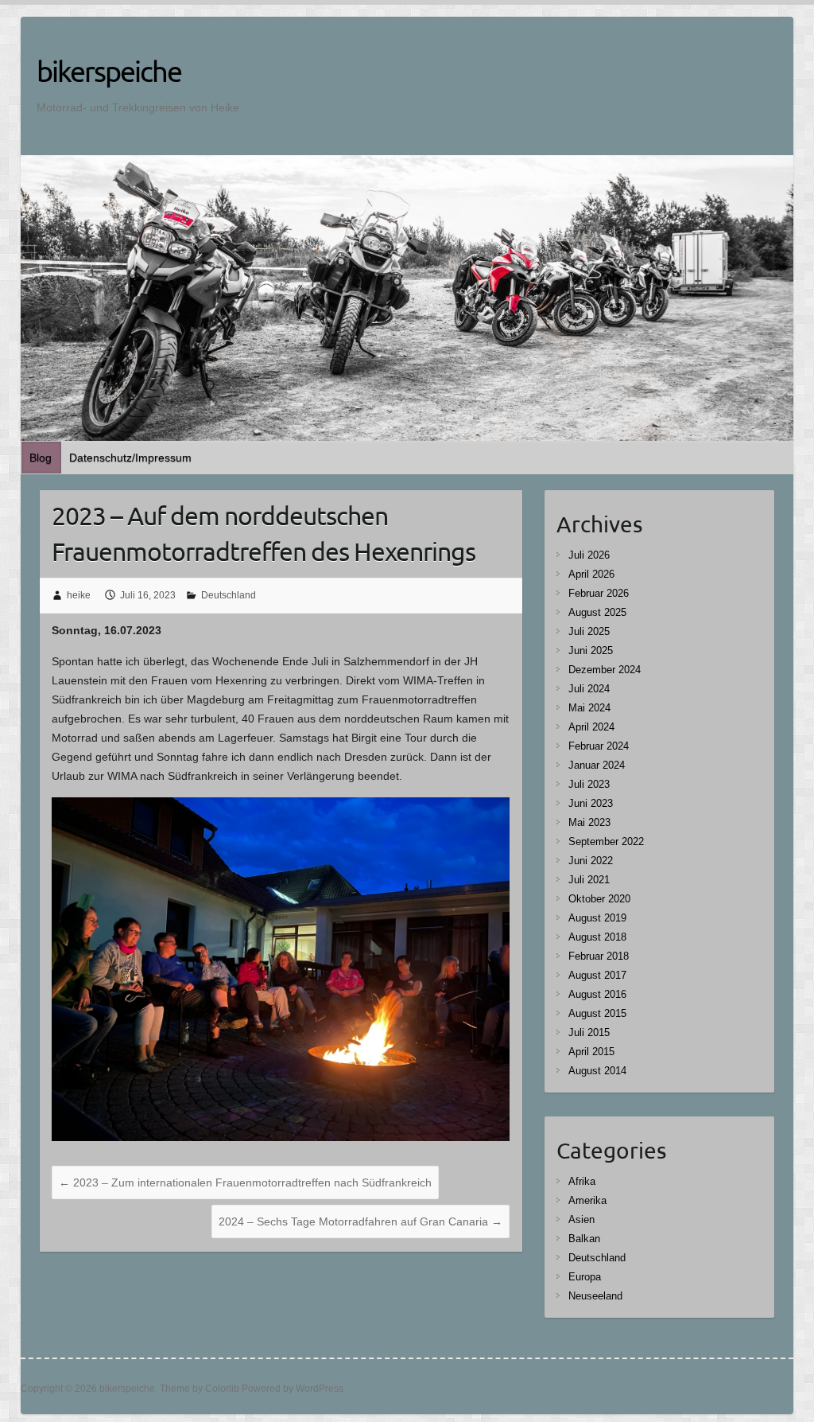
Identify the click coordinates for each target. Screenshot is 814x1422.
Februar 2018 (598, 956)
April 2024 (591, 727)
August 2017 (597, 975)
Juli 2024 (589, 689)
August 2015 (597, 1013)
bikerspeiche (109, 71)
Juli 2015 (589, 1032)
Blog (40, 457)
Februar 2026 (598, 593)
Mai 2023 (589, 822)
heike (79, 595)
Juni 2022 (590, 861)
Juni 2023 (590, 803)
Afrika (581, 1181)
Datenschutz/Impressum (130, 457)
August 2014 (597, 1071)
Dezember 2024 (604, 670)
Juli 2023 (589, 784)
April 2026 (591, 574)
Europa (584, 1277)
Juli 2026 (589, 555)
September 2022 (606, 841)
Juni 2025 (590, 650)
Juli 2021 (589, 880)
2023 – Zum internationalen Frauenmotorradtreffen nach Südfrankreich (245, 1182)
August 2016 (597, 994)
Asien (581, 1219)
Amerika (587, 1200)
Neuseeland (595, 1296)
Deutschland (228, 595)
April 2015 (591, 1052)
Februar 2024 (598, 746)
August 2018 (597, 937)
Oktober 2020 (599, 899)
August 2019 (597, 918)
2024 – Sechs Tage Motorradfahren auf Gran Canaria (360, 1221)
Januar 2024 (596, 765)
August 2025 (597, 612)
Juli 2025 (589, 631)
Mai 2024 (589, 708)
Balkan (584, 1239)
